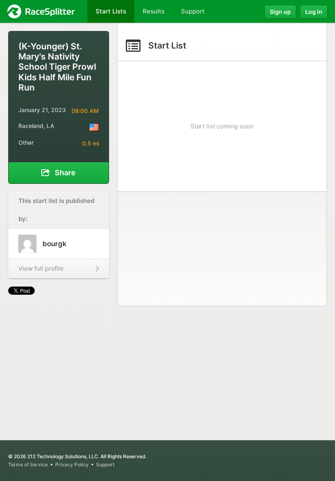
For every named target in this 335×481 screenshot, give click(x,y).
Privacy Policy (72, 464)
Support (105, 464)
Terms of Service (28, 464)
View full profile (41, 268)
